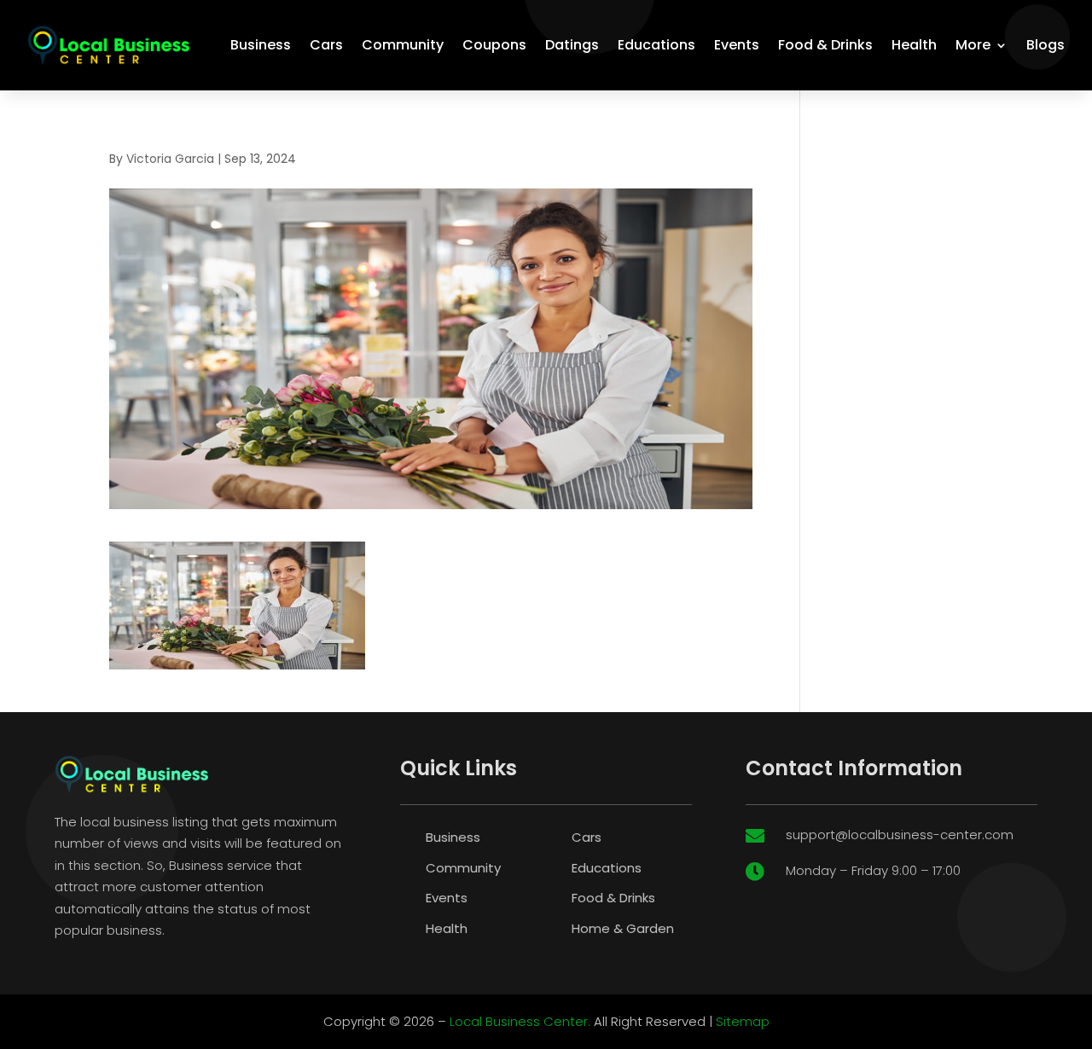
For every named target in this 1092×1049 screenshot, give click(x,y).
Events (736, 45)
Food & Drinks (825, 45)
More (973, 45)
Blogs (1045, 45)
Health (914, 45)
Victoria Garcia (170, 158)
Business (260, 45)
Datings (572, 45)
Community (403, 45)
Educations (656, 45)
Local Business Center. (520, 1021)
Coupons (494, 45)
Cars (326, 45)
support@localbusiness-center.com (900, 834)
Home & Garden (623, 928)
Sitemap (743, 1021)
